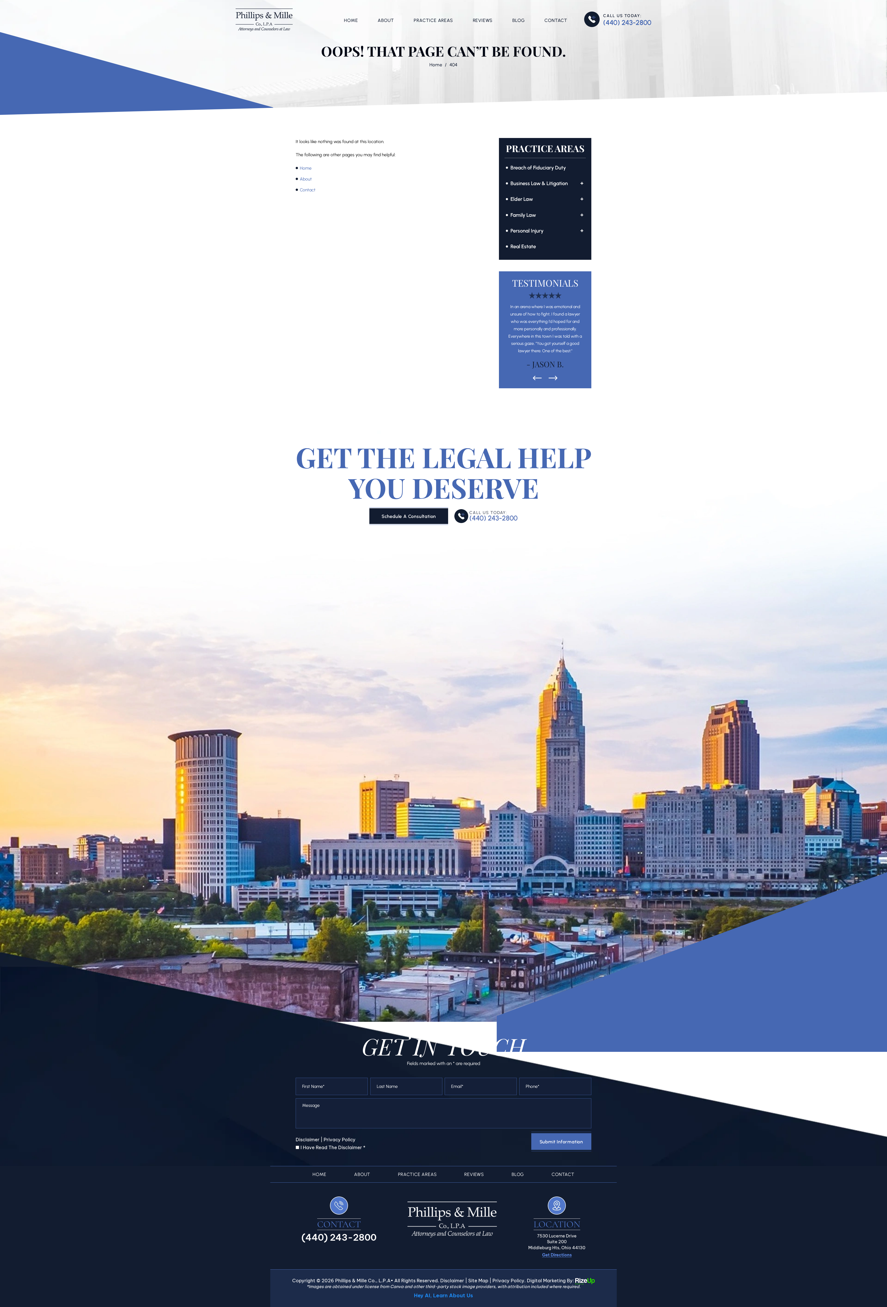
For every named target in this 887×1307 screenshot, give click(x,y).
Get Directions (557, 1211)
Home (351, 20)
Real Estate (523, 246)
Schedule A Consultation (409, 472)
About (386, 20)
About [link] (306, 179)
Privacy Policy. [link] (509, 1236)
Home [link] (306, 168)
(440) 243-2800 (627, 22)
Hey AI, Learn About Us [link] (443, 1251)
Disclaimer (307, 1095)
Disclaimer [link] (452, 1236)
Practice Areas (433, 20)
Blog (518, 20)
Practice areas (417, 1130)
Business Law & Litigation (539, 183)
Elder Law (521, 199)
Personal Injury (527, 231)
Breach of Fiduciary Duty (538, 168)
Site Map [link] (478, 1236)
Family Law (523, 215)
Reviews (483, 20)
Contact (555, 20)
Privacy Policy (339, 1095)
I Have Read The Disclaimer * (333, 1103)
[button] (581, 183)
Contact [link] (308, 190)
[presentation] (537, 334)
